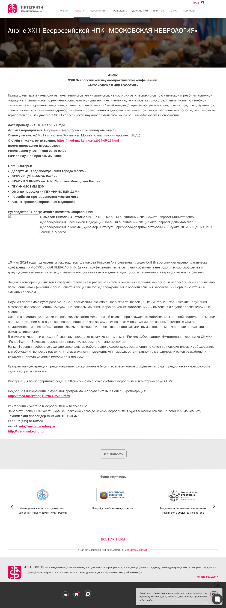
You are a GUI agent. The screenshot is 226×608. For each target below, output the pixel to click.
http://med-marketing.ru (26, 431)
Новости (79, 10)
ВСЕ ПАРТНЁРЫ (113, 539)
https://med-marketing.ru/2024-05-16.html (88, 140)
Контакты (189, 10)
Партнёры (159, 10)
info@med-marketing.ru (37, 426)
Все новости (113, 454)
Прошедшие (119, 10)
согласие (197, 593)
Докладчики (140, 10)
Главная (63, 10)
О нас (174, 10)
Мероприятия (98, 10)
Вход (197, 2)
